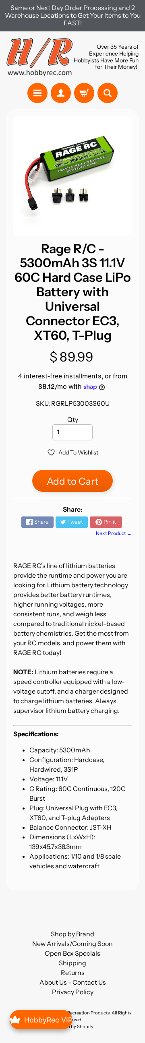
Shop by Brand (72, 934)
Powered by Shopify (72, 1026)
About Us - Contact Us (72, 982)
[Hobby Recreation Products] (39, 57)
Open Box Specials (72, 953)
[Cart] (84, 93)
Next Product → (114, 533)
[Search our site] (107, 93)
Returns (73, 973)
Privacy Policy (72, 992)
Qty (72, 419)
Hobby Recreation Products (81, 1013)
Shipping (72, 963)
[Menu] (37, 93)
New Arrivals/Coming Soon (72, 944)
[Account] (61, 93)
